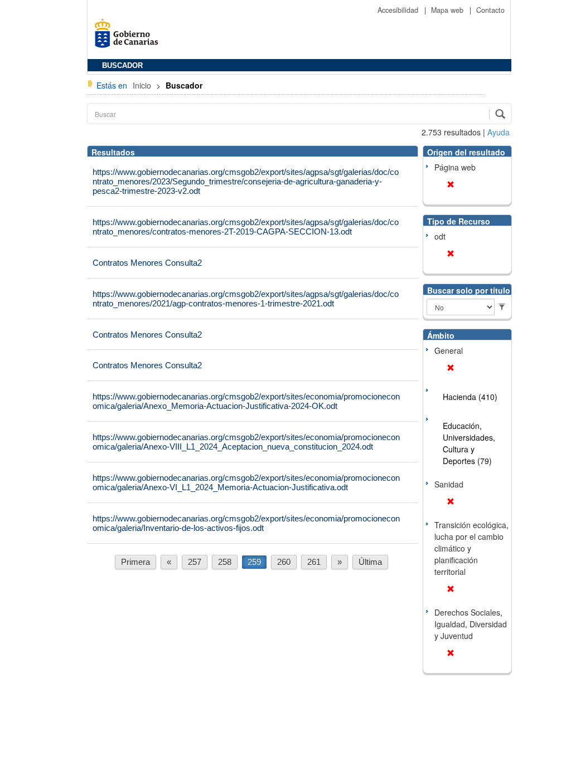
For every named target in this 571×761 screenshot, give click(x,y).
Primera (135, 562)
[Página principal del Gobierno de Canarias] (129, 37)
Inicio (143, 85)
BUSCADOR (122, 66)
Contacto (490, 10)
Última (370, 562)
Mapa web (448, 10)
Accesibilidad (399, 10)
